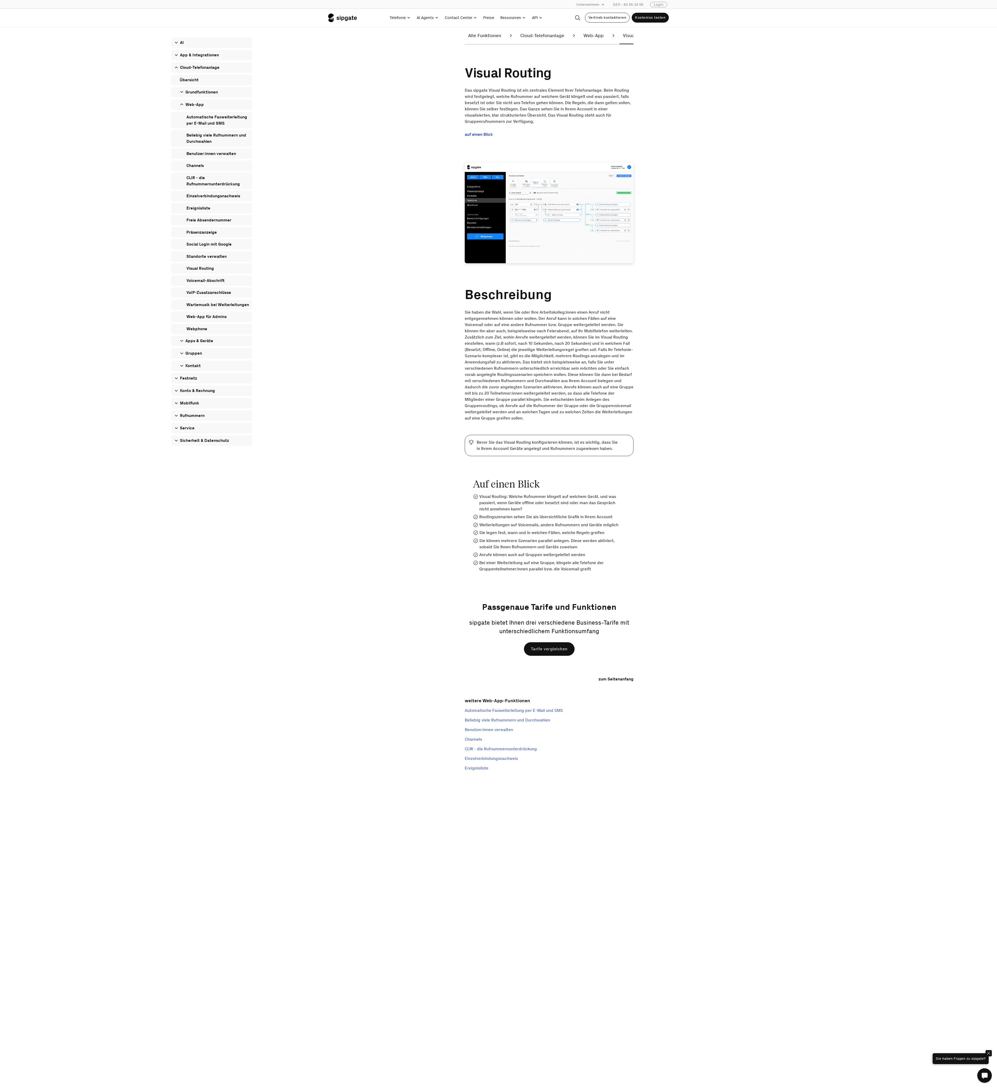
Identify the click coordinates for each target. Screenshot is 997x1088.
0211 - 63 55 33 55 (628, 4)
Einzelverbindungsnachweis (491, 758)
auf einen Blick (479, 134)
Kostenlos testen (650, 17)
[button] (593, 4)
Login (659, 4)
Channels (473, 739)
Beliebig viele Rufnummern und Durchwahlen (507, 720)
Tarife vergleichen (549, 648)
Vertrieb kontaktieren (607, 17)
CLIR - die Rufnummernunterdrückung (501, 748)
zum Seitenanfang (616, 679)
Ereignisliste (476, 768)
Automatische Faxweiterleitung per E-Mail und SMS (514, 710)
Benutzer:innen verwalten (489, 729)
